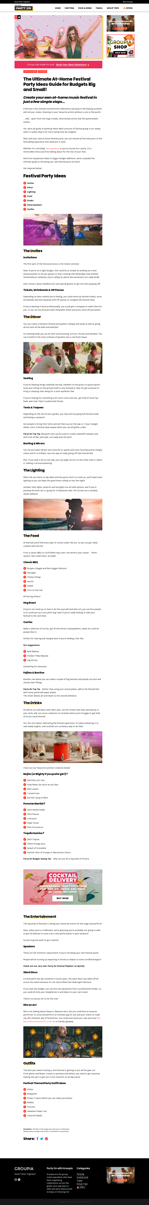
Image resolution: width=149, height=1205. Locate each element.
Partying (80, 1174)
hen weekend (52, 148)
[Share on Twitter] (41, 1138)
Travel (79, 1180)
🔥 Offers (81, 1187)
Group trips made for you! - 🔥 (58, 64)
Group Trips (82, 1184)
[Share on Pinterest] (46, 1138)
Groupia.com (75, 1202)
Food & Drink (82, 1177)
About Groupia (128, 2)
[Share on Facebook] (37, 1138)
